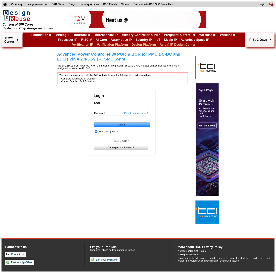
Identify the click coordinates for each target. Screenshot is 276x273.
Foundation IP (41, 35)
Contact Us (17, 254)
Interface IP (82, 35)
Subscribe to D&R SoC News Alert (153, 4)
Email (97, 103)
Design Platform (144, 44)
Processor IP (67, 40)
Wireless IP (207, 35)
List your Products (106, 259)
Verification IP (82, 44)
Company (16, 4)
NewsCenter (9, 39)
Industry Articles (89, 4)
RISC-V (86, 40)
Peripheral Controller (179, 35)
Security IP (144, 40)
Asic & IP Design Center (177, 44)
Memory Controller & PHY (140, 35)
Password (99, 113)
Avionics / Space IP (195, 40)
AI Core (101, 40)
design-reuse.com (37, 4)
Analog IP (63, 35)
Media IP (170, 40)
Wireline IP (228, 35)
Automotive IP (121, 40)
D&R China (58, 4)
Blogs (72, 4)
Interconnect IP (106, 35)
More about (200, 247)
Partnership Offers (21, 262)
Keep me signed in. (108, 131)
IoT (158, 40)
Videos (125, 4)
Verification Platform (112, 44)
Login (262, 4)
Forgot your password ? (136, 113)
